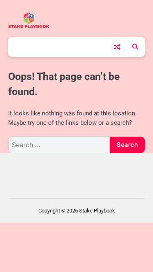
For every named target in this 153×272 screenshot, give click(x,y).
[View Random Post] (117, 47)
